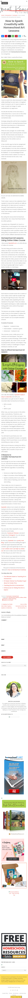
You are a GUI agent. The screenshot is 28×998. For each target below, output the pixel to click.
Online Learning (12, 598)
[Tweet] (9, 36)
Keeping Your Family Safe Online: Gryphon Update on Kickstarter (6, 606)
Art (7, 597)
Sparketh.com (13, 243)
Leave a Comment (8, 600)
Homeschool (8, 15)
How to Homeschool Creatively (17, 570)
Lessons (17, 597)
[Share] (2, 36)
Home (2, 15)
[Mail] (17, 990)
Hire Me (14, 995)
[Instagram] (13, 990)
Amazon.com (12, 981)
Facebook (10, 533)
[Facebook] (10, 990)
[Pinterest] (15, 990)
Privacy (10, 993)
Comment (4, 620)
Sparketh (4, 507)
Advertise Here (22, 993)
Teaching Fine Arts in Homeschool (14, 585)
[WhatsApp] (13, 36)
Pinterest (16, 533)
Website (3, 651)
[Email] (19, 36)
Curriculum (14, 15)
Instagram (12, 535)
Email (3, 645)
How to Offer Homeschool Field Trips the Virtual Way (21, 606)
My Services (15, 993)
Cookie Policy (5, 993)
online (21, 597)
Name (3, 639)
